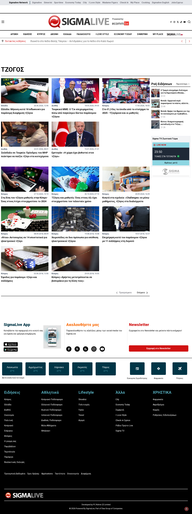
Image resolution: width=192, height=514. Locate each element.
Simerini (48, 2)
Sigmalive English (160, 2)
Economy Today (73, 2)
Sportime (58, 2)
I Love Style (94, 2)
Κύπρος (105, 106)
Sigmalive (37, 2)
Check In (124, 2)
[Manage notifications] (186, 509)
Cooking (146, 2)
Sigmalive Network (18, 2)
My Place (134, 2)
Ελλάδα (4, 106)
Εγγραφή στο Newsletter (158, 348)
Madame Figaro (110, 2)
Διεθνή (55, 106)
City (85, 2)
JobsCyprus (177, 2)
